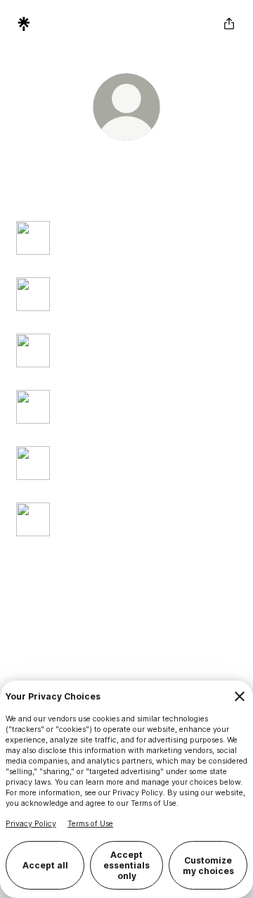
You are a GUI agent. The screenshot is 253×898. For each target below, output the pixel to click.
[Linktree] (24, 24)
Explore (42, 629)
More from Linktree (187, 629)
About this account (103, 629)
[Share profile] (229, 24)
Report (151, 616)
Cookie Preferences (91, 616)
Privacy (186, 616)
